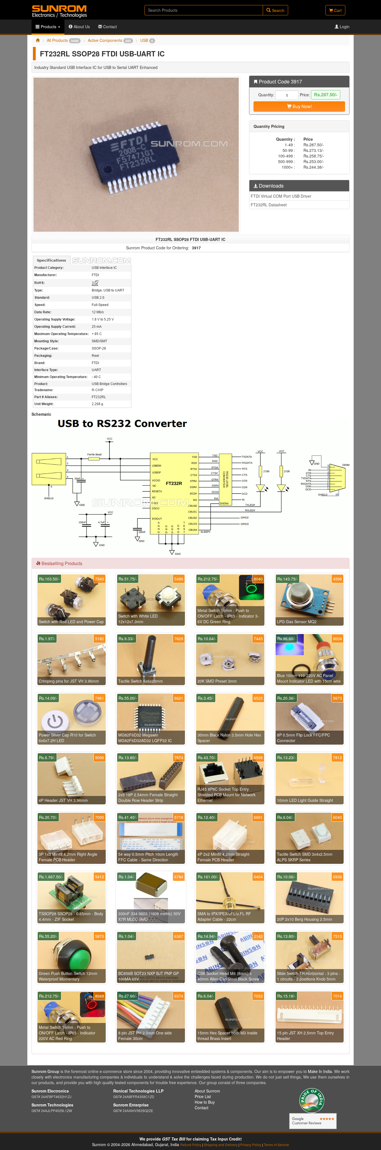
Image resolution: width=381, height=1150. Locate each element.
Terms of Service (276, 1144)
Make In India (320, 1071)
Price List (203, 1096)
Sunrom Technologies (52, 1105)
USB (146, 40)
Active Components (109, 40)
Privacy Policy (250, 1144)
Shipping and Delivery (221, 1144)
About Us (81, 26)
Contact (109, 26)
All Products (63, 40)
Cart (337, 10)
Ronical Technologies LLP (138, 1091)
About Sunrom (207, 1091)
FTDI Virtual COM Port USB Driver (281, 196)
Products (48, 26)
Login (344, 26)
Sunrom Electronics (50, 1091)
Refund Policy (190, 1144)
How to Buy (205, 1102)
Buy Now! (301, 106)
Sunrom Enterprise (131, 1105)
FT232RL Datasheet (269, 204)
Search (277, 10)
